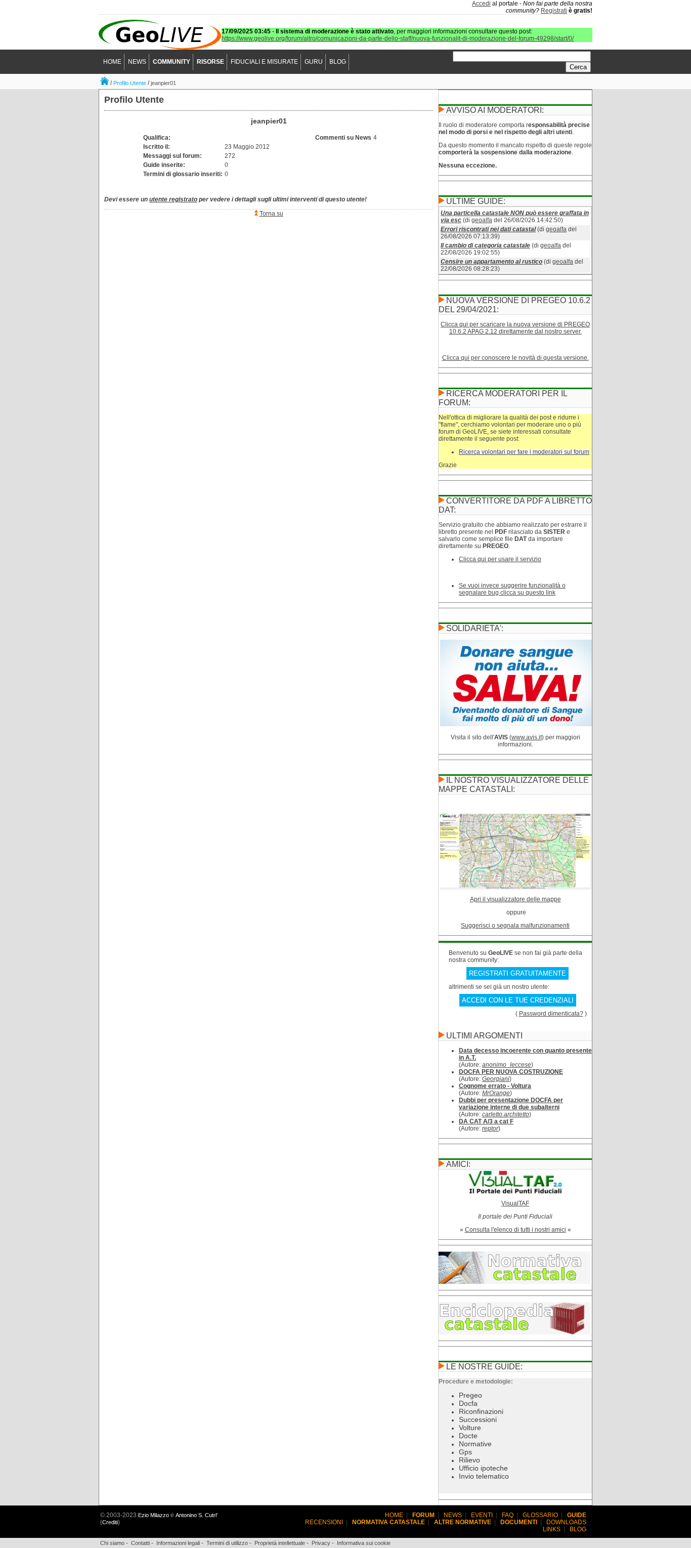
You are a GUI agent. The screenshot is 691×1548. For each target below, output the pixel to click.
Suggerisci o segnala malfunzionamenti (515, 925)
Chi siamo (112, 1543)
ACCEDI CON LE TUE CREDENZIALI (518, 1000)
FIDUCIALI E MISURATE (264, 61)
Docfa (468, 1403)
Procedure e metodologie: (476, 1381)
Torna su (271, 213)
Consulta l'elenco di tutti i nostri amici (515, 1229)
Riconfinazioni (481, 1411)
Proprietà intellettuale (279, 1543)
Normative (475, 1444)
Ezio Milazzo (153, 1515)
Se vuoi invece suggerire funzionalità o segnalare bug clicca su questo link (512, 589)
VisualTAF (515, 1203)
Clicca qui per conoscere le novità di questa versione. (515, 357)
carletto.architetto (505, 1114)
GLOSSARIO (540, 1515)
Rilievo (469, 1460)
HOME (112, 61)
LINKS (551, 1529)
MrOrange (496, 1093)
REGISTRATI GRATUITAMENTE (517, 973)
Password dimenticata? (551, 1013)
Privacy (321, 1543)
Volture (470, 1428)
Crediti (110, 1522)
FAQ (507, 1515)
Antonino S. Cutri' (197, 1515)
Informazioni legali (178, 1543)
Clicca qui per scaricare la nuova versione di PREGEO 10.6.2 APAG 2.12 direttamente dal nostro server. (515, 328)
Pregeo (470, 1395)
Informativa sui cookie (364, 1543)
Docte (468, 1436)
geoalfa (481, 220)
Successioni (478, 1419)
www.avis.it (526, 737)
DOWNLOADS (566, 1522)
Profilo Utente (129, 83)
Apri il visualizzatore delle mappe (515, 899)
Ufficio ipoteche (483, 1468)
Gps (465, 1452)
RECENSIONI (324, 1522)
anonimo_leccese (506, 1064)
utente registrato (173, 199)
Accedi (481, 3)
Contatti (140, 1543)
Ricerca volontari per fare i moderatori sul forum (524, 451)
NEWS (137, 61)
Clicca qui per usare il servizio (500, 559)
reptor (490, 1128)
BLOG (337, 61)
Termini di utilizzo (227, 1543)
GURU (314, 61)
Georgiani (495, 1078)
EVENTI (482, 1515)
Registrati (554, 10)
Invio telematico (484, 1476)
